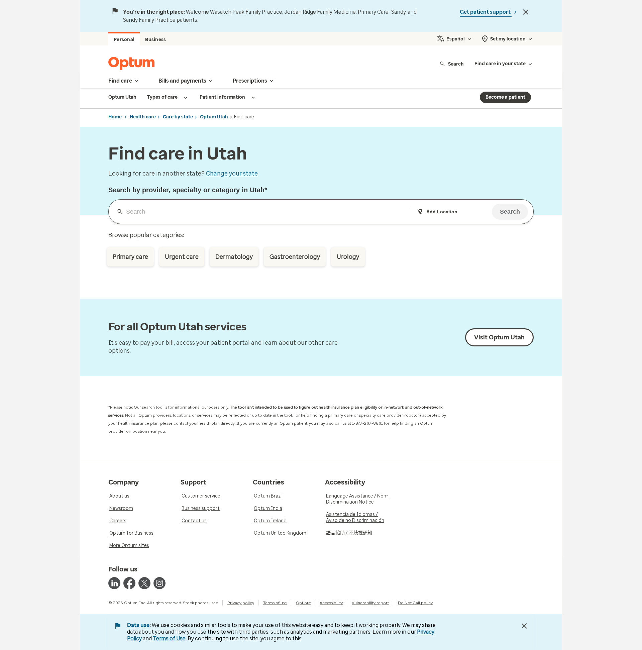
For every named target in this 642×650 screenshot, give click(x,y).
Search (456, 64)
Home (115, 117)
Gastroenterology (295, 256)
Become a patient (505, 97)
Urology (348, 256)
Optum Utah (214, 117)
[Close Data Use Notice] (524, 626)
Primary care (130, 256)
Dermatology (234, 256)
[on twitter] (144, 583)
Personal (124, 39)
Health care (143, 117)
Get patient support (486, 12)
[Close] (526, 12)
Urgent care (182, 256)
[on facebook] (129, 583)
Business (155, 39)
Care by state (178, 117)
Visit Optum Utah (499, 337)
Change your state (232, 173)
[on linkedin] (114, 583)
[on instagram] (159, 583)
